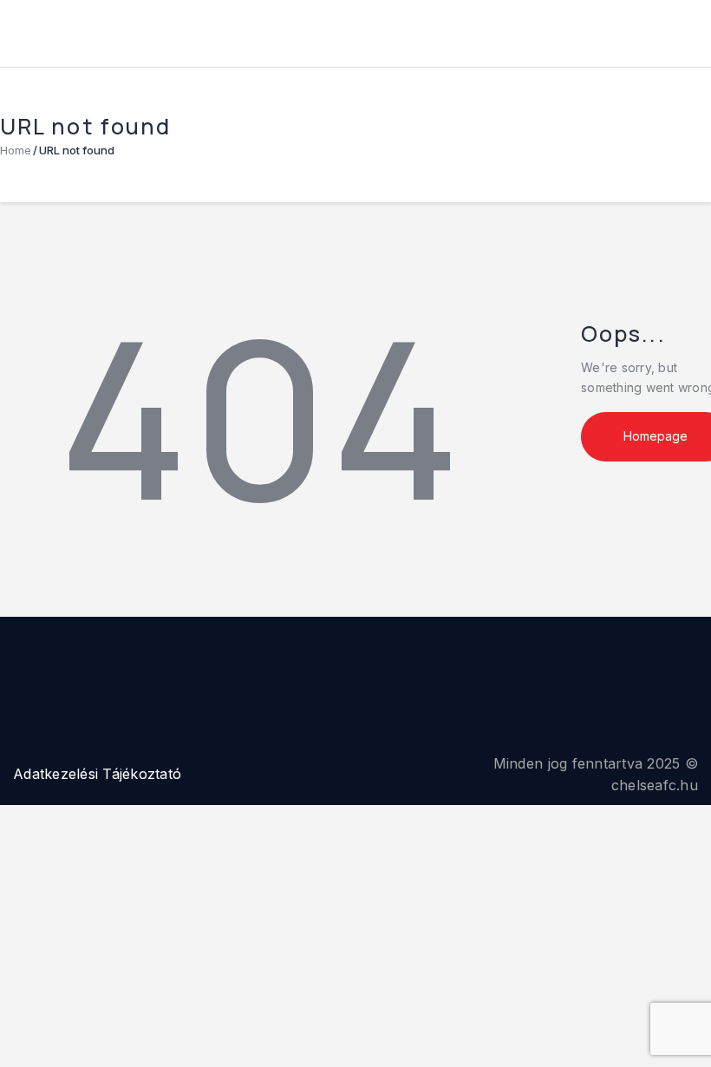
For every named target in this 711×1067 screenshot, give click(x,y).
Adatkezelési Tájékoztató (97, 773)
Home (15, 150)
